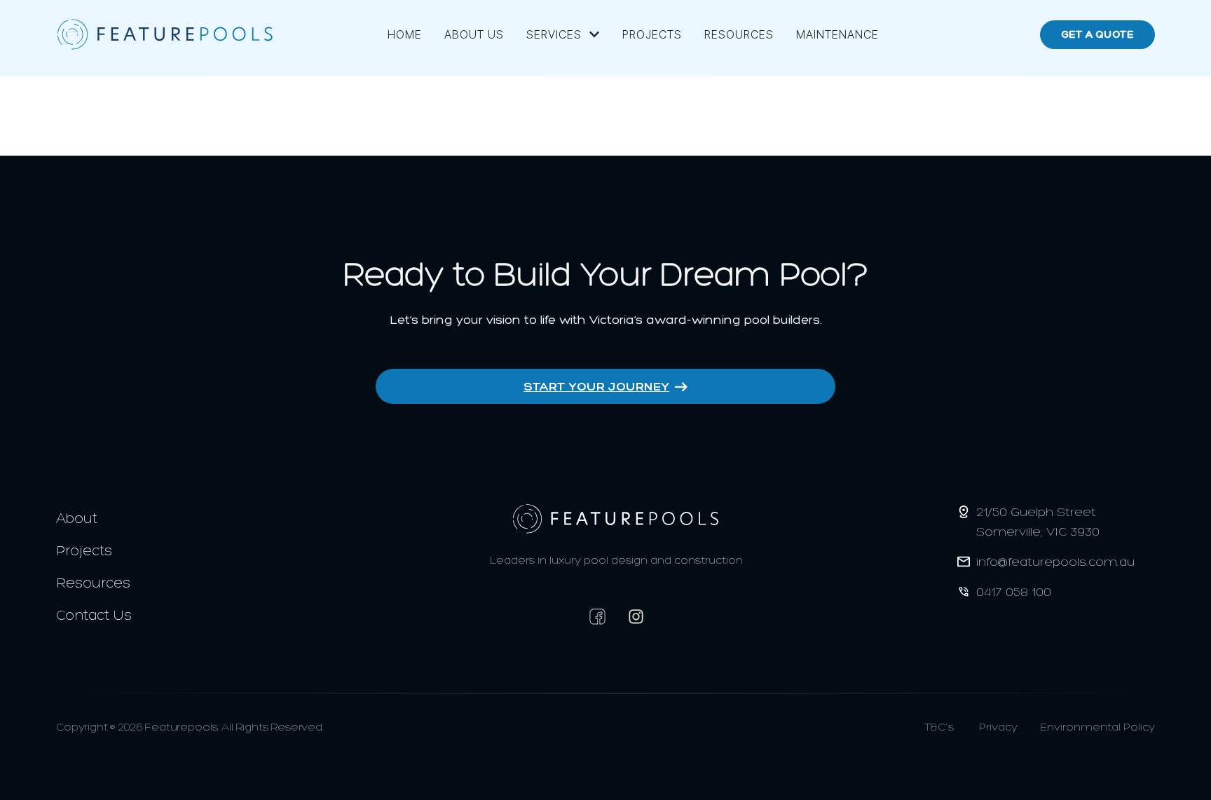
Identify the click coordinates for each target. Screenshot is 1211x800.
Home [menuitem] (405, 34)
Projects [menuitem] (652, 34)
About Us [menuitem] (474, 34)
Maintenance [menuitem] (837, 34)
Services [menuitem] (554, 34)
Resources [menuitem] (739, 34)
